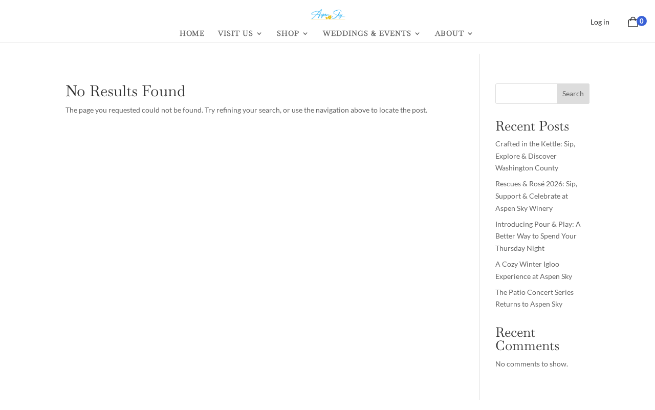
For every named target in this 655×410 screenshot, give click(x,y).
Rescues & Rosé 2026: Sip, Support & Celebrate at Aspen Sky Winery (536, 195)
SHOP (288, 34)
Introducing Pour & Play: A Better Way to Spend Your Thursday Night (538, 236)
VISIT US (235, 34)
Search (573, 93)
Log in (600, 21)
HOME (192, 34)
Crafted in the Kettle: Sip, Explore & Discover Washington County (535, 155)
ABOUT (449, 34)
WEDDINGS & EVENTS (367, 34)
